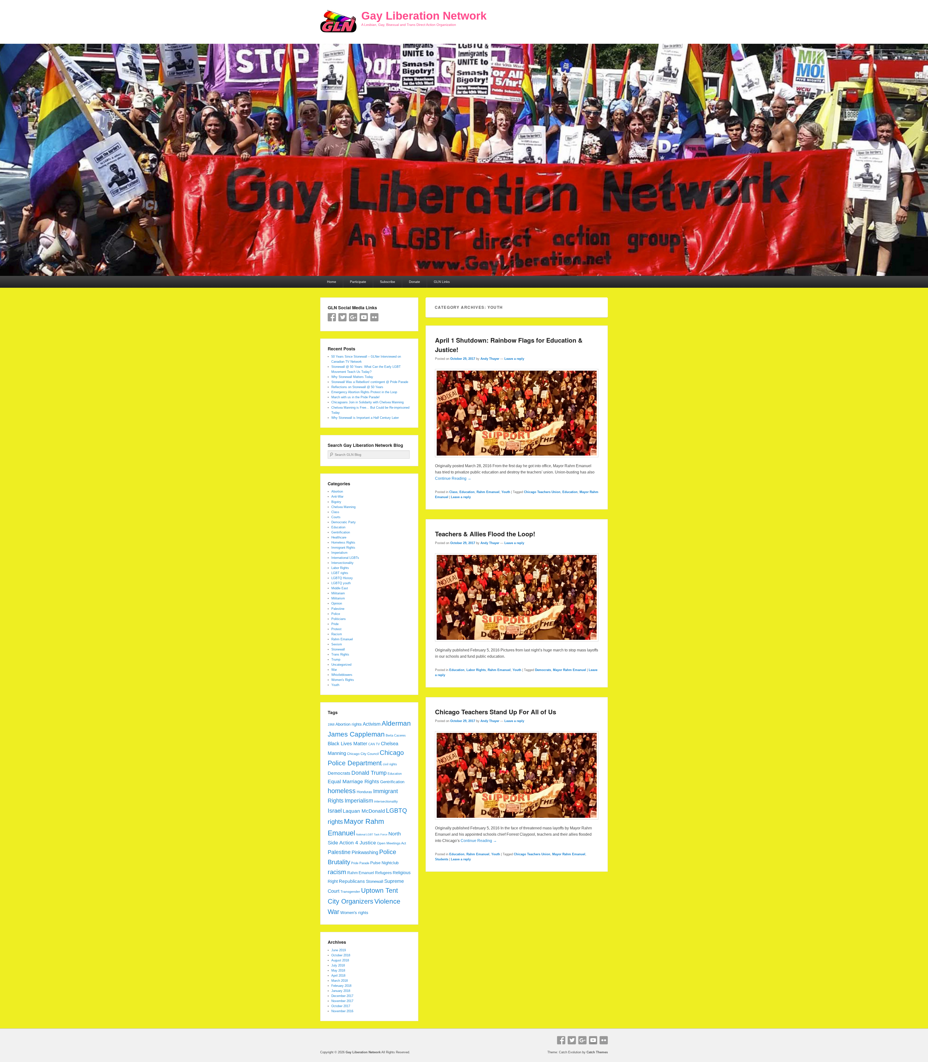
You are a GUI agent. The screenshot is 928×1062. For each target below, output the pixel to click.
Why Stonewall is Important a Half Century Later (365, 418)
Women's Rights (342, 680)
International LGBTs (345, 558)
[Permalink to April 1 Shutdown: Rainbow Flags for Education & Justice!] (516, 459)
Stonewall (338, 649)
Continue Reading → (453, 478)
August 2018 (340, 960)
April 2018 (338, 975)
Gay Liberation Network (424, 15)
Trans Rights (340, 654)
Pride (335, 624)
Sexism (336, 644)
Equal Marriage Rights (353, 781)
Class (453, 492)
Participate (358, 282)
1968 (331, 724)
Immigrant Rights (343, 547)
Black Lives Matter (347, 743)
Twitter (342, 317)
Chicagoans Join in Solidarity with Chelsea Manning (367, 402)
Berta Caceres (396, 735)
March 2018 (339, 980)
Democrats (543, 670)
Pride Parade (360, 863)
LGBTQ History (342, 578)
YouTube (364, 317)
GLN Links (442, 282)
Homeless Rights (343, 542)
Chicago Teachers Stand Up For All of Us (495, 711)
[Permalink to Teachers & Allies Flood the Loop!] (516, 644)
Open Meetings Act (391, 843)
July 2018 (338, 965)
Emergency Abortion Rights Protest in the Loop (364, 392)
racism (337, 872)
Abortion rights (348, 724)
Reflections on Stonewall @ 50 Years (357, 387)
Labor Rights (476, 670)
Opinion (336, 603)
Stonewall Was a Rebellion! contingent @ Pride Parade (369, 382)
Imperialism (339, 552)
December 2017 (342, 996)
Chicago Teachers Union (542, 492)
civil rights (390, 764)
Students (441, 859)
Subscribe (387, 282)
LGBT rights (339, 573)
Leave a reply (514, 359)
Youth (505, 492)
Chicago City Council (363, 754)
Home (331, 282)
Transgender (350, 891)
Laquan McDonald (364, 811)
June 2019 (338, 950)
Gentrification (340, 532)
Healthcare (338, 537)
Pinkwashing (365, 852)
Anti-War (337, 496)
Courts (336, 517)
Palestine (337, 609)
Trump (335, 659)
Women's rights (354, 912)
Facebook (332, 317)
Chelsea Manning (343, 507)
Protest (336, 629)
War (334, 669)
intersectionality (386, 801)
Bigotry (336, 502)
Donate (414, 282)
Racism (336, 634)
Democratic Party (343, 522)
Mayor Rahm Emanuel (569, 670)
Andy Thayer (489, 359)
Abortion (337, 491)
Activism (372, 724)
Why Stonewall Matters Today (352, 377)
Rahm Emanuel (488, 492)
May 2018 (338, 970)
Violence (387, 901)
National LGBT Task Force (371, 834)
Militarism (338, 598)
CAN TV (374, 744)
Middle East (339, 588)
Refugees (383, 872)
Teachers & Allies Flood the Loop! (485, 533)
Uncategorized (341, 664)
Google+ (353, 317)
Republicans (352, 881)
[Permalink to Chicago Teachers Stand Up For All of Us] (516, 822)
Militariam (338, 593)
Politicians (338, 619)
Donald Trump (369, 773)
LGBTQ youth (341, 583)
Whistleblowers (341, 675)
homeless (342, 791)
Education (467, 492)
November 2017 (342, 1001)
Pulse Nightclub (384, 862)
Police (335, 614)
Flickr (374, 317)
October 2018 (340, 955)
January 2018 (340, 991)
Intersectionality (342, 563)
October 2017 (340, 1006)
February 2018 (341, 986)
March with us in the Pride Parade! (355, 397)
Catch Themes (597, 1052)
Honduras (364, 792)
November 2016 (342, 1011)
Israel (335, 811)
